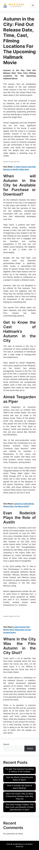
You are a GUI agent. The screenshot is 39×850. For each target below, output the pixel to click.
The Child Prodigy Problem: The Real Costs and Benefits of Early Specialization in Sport (19, 807)
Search (6, 744)
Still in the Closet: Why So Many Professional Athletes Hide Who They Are (19, 796)
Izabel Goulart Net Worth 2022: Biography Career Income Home (17, 630)
